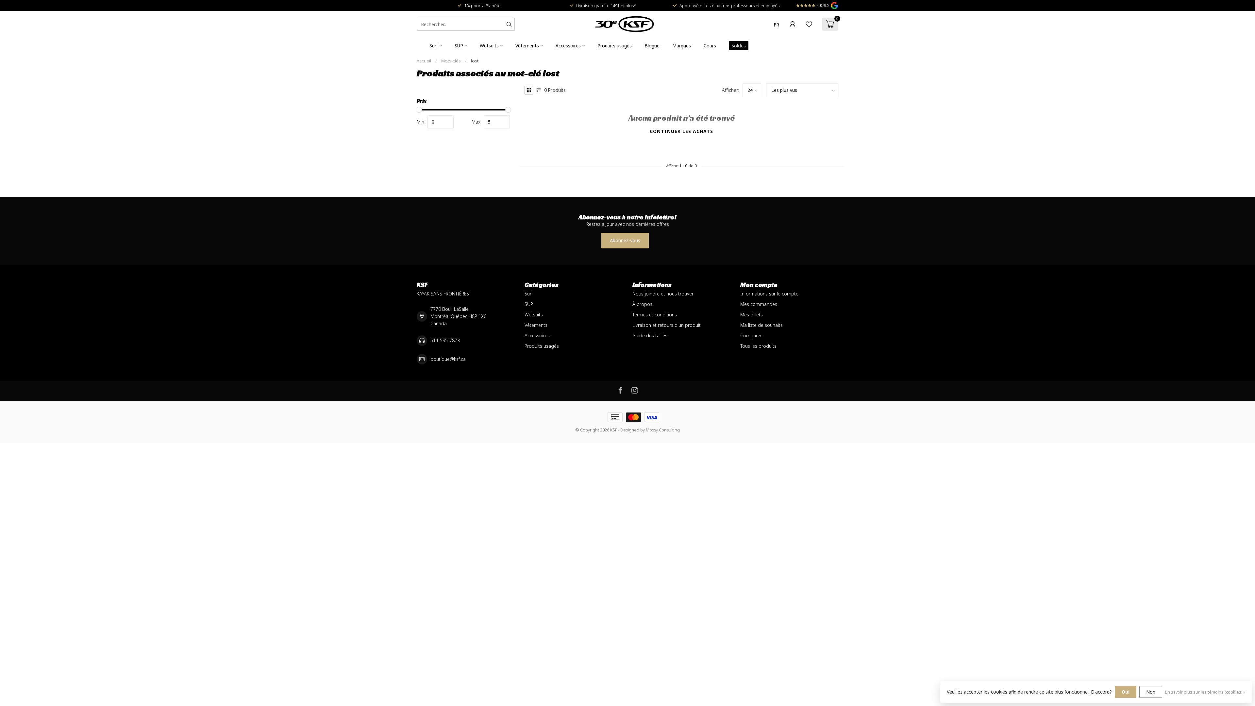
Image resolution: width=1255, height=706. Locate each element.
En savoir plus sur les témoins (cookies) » (1205, 692)
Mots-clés (451, 61)
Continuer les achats (681, 131)
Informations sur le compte (769, 294)
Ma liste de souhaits (761, 325)
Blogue (652, 45)
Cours (710, 45)
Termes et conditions (654, 314)
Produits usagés (614, 45)
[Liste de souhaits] (809, 24)
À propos (642, 304)
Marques (681, 45)
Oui (1126, 692)
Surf (433, 45)
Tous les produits (758, 346)
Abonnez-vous (625, 240)
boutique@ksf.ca (448, 359)
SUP (459, 45)
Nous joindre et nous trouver (663, 294)
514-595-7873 (445, 340)
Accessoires (568, 45)
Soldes (738, 45)
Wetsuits (489, 45)
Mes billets (751, 314)
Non (1150, 692)
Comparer (751, 335)
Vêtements (527, 45)
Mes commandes (758, 304)
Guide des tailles (649, 335)
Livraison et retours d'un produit (666, 325)
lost (474, 61)
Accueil (424, 61)
